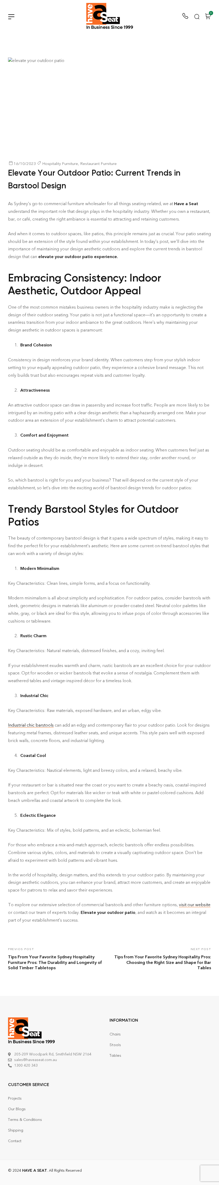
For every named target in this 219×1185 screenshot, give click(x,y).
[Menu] (11, 16)
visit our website (194, 904)
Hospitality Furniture (60, 163)
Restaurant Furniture (98, 163)
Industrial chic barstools (31, 725)
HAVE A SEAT (34, 1170)
